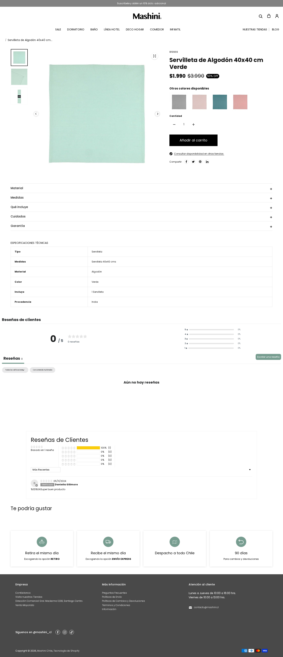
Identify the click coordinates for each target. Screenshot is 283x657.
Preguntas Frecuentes (114, 592)
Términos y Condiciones (116, 605)
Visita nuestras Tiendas (28, 596)
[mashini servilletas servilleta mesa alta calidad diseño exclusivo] (154, 56)
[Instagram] (64, 632)
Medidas (17, 198)
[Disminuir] (174, 124)
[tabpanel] (141, 396)
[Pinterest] (200, 161)
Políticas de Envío (112, 596)
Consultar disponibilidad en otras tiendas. (199, 153)
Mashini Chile (45, 650)
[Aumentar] (193, 124)
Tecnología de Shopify (67, 650)
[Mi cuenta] (277, 16)
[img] (46, 481)
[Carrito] (268, 16)
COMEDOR (157, 29)
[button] (212, 329)
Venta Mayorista (24, 605)
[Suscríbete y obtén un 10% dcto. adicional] (141, 3)
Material (17, 188)
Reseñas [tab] (13, 358)
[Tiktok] (71, 632)
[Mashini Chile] (147, 16)
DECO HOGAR (135, 29)
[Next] (157, 113)
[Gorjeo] (193, 161)
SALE (58, 29)
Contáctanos (23, 592)
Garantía (18, 226)
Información (109, 609)
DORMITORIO (75, 29)
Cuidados (18, 216)
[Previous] (36, 113)
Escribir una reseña (268, 357)
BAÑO (94, 29)
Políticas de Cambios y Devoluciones (123, 601)
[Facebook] (186, 161)
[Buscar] (260, 16)
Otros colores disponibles (189, 88)
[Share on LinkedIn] (207, 161)
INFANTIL (175, 29)
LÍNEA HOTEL (112, 29)
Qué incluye (19, 207)
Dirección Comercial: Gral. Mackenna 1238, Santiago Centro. (49, 601)
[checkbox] (42, 370)
